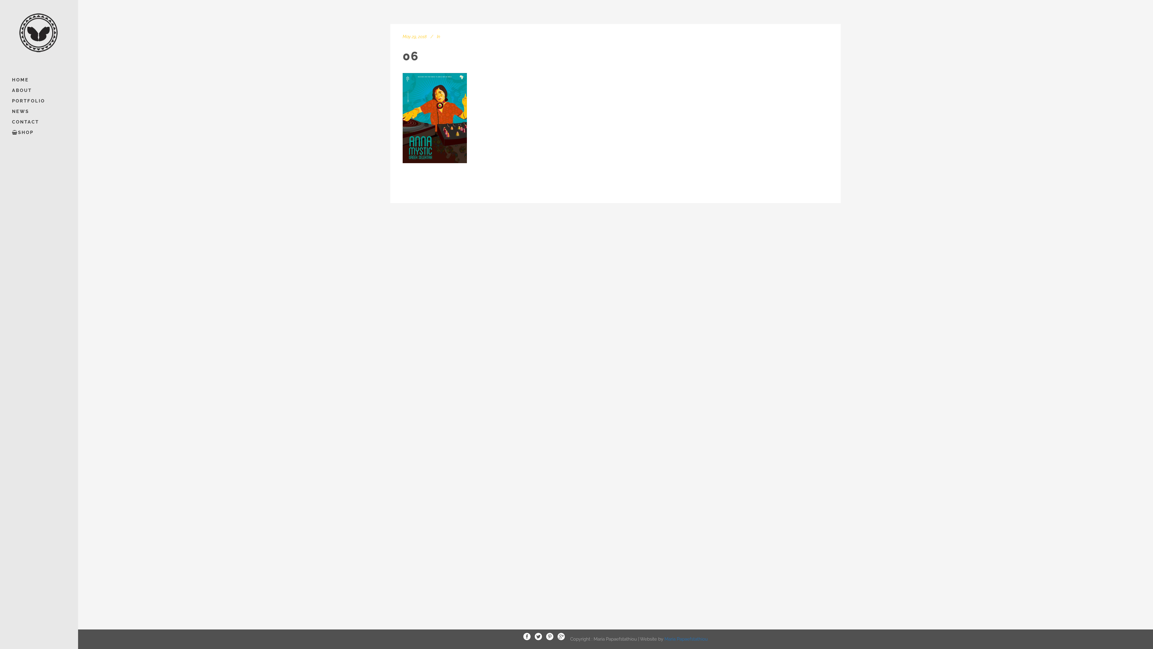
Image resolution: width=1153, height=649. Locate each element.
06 (411, 56)
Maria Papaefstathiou (686, 638)
